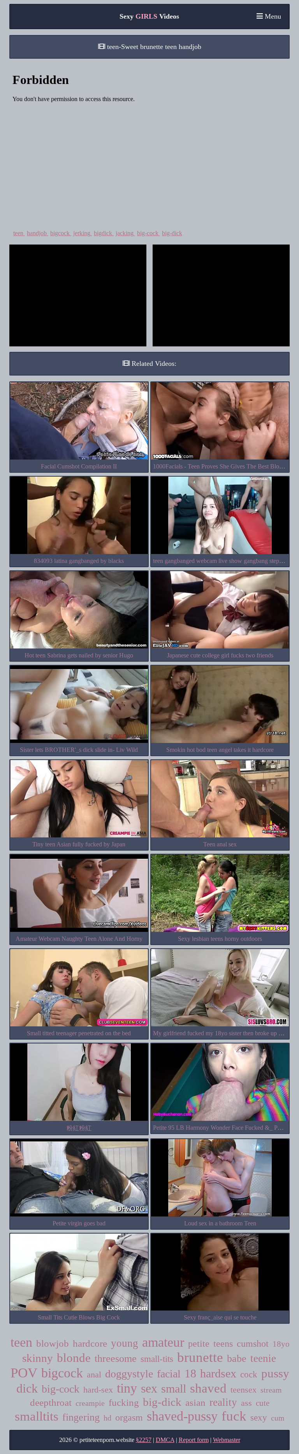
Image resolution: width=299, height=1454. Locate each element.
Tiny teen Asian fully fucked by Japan (78, 844)
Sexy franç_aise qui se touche (220, 1317)
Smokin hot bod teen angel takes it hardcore (220, 749)
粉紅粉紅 (79, 1128)
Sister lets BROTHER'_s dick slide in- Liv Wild (79, 749)
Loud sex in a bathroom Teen (220, 1223)
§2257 (143, 1440)
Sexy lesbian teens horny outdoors (220, 938)
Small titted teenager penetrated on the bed (79, 1033)
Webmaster (226, 1440)
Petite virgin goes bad (79, 1223)
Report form (194, 1440)
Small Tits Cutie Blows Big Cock (79, 1317)
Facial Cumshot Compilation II (79, 466)
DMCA (165, 1440)
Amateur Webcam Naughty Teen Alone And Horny (79, 938)
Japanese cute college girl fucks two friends (220, 655)
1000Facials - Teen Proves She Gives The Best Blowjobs (223, 466)
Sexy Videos (149, 16)
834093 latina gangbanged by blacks (79, 560)
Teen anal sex (220, 844)
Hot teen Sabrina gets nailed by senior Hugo (79, 655)
